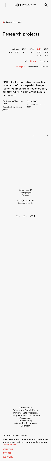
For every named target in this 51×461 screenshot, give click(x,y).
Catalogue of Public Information (25, 415)
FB (17, 216)
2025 (39, 55)
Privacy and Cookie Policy (25, 410)
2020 (17, 52)
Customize (8, 457)
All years (15, 48)
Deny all (7, 453)
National (44, 66)
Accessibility (25, 418)
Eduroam (25, 425)
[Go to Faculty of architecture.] (3, 22)
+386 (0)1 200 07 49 (25, 200)
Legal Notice (25, 407)
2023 (39, 52)
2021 (24, 52)
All (25, 61)
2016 (32, 48)
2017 (39, 48)
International (33, 66)
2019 (10, 52)
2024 (46, 52)
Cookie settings (25, 420)
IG (24, 216)
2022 (32, 52)
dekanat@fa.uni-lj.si (25, 203)
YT (31, 216)
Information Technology (25, 423)
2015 (24, 48)
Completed (43, 61)
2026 (46, 55)
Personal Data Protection (25, 412)
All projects (20, 66)
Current (33, 61)
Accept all (8, 450)
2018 (46, 48)
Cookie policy (9, 444)
